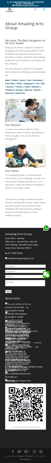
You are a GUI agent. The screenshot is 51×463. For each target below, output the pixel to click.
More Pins (32, 331)
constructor (26, 343)
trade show (17, 351)
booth (8, 343)
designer (9, 347)
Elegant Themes (25, 456)
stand (8, 351)
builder (16, 343)
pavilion (29, 347)
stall (36, 347)
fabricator (20, 347)
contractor (38, 343)
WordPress (25, 459)
